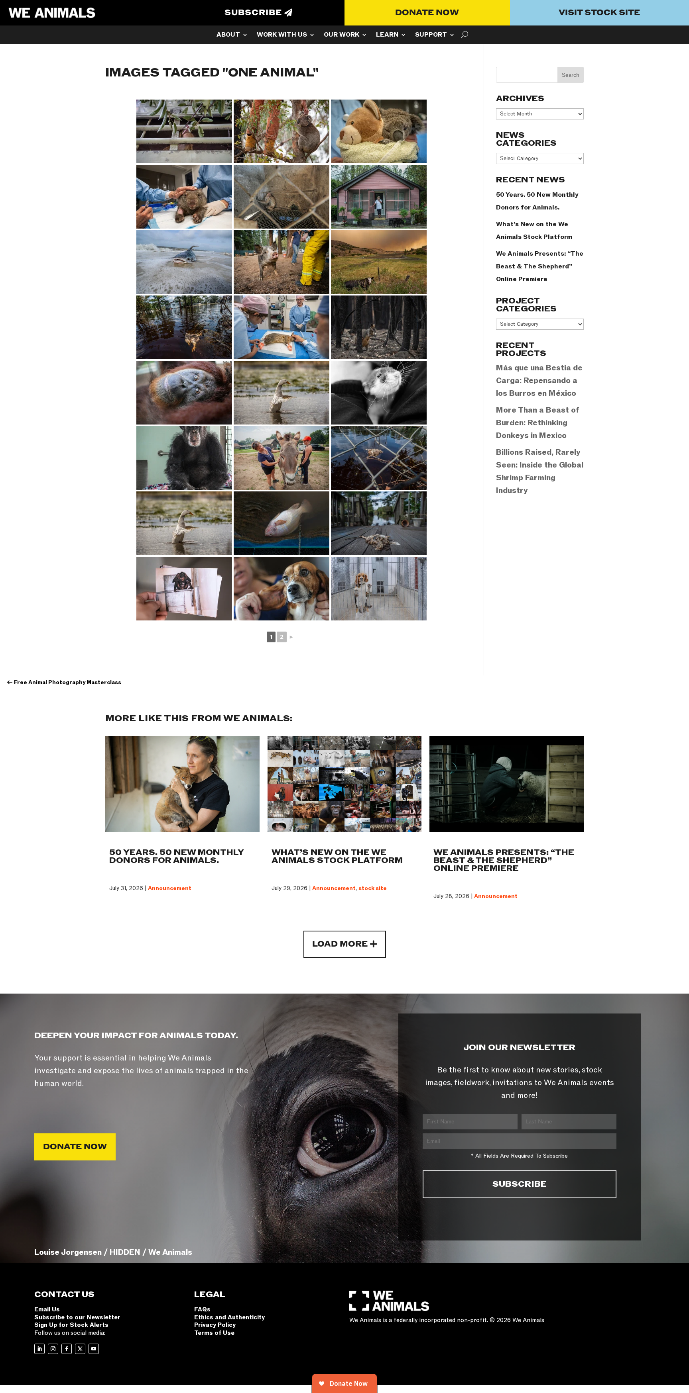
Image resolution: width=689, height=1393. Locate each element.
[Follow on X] (80, 1349)
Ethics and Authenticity (229, 1317)
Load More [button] (340, 944)
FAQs (202, 1309)
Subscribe (253, 13)
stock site (372, 888)
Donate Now (427, 13)
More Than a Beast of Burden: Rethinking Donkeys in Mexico (537, 423)
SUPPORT (431, 35)
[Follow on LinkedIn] (39, 1349)
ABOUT (228, 35)
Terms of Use (214, 1333)
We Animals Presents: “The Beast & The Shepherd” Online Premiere (539, 266)
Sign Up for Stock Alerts (71, 1325)
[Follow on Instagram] (53, 1349)
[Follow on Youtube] (94, 1349)
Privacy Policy (215, 1325)
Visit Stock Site (599, 13)
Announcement (169, 888)
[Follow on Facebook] (66, 1349)
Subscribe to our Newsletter (77, 1317)
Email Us (47, 1309)
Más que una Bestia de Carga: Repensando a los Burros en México (539, 381)
